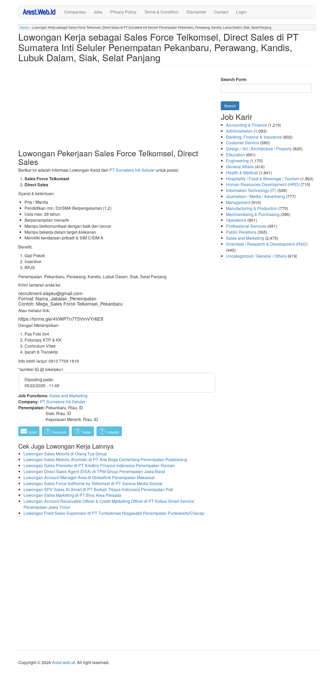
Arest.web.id (63, 662)
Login (241, 12)
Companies (75, 12)
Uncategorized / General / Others (256, 256)
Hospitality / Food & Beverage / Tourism (262, 179)
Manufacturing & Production (251, 208)
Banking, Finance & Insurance (254, 137)
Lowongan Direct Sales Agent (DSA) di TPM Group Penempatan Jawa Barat (94, 471)
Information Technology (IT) (251, 190)
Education (235, 155)
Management (238, 202)
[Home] (41, 12)
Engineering (237, 161)
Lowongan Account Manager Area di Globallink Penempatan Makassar (89, 477)
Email (32, 432)
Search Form (233, 79)
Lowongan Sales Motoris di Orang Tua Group (65, 454)
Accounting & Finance (246, 125)
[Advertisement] (117, 111)
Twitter (86, 432)
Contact (221, 12)
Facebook (58, 432)
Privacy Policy (123, 12)
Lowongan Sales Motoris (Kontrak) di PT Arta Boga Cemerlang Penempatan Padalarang (105, 459)
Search (230, 105)
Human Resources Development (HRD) (263, 184)
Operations (236, 220)
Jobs (97, 12)
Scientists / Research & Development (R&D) (267, 244)
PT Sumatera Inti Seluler (132, 170)
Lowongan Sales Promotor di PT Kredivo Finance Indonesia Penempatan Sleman (99, 465)
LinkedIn (112, 432)
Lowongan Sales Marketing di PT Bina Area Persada (72, 495)
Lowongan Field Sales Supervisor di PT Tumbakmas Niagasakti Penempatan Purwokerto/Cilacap (113, 513)
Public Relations (241, 232)
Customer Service (242, 143)
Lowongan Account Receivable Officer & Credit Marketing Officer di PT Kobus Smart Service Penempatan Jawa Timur (108, 504)
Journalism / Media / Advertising (255, 196)
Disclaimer (196, 12)
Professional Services (246, 226)
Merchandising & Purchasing (252, 214)
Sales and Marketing (68, 396)
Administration (239, 131)
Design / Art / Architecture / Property (259, 149)
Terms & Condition (161, 12)
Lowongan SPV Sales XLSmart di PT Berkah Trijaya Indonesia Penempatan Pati (98, 489)
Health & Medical (242, 173)
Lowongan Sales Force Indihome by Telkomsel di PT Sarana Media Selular (93, 483)
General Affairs (240, 167)
